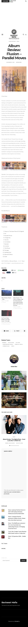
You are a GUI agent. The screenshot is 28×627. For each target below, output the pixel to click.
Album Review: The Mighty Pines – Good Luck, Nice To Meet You (14, 440)
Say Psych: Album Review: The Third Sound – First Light (5, 319)
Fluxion (18, 342)
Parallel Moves (19, 344)
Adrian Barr (19, 62)
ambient (4, 342)
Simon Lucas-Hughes (10, 443)
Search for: (4, 557)
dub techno (11, 342)
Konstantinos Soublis (8, 344)
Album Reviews (12, 41)
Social (3, 548)
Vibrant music (6, 346)
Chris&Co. (17, 621)
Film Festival (15, 395)
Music (18, 41)
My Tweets (4, 543)
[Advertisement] (14, 17)
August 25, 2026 (19, 443)
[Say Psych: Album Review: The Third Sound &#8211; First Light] (6, 313)
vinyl (13, 346)
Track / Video (16, 373)
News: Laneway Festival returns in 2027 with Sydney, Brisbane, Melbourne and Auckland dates (16, 511)
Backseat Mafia (9, 602)
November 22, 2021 (10, 62)
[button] (26, 34)
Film (11, 395)
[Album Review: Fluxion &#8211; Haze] (6, 293)
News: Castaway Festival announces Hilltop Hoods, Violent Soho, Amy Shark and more (16, 518)
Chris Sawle (19, 382)
